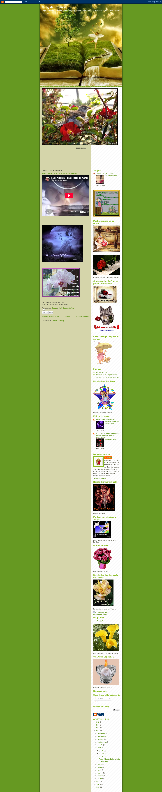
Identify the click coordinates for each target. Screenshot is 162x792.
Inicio (67, 316)
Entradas (99, 698)
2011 (98, 781)
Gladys (109, 457)
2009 (98, 787)
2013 (98, 728)
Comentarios (100, 702)
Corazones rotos (110, 439)
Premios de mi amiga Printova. (107, 375)
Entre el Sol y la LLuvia (104, 174)
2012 (98, 731)
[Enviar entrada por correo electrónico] (65, 309)
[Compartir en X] (47, 312)
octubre (101, 739)
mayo (100, 767)
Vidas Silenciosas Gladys (105, 419)
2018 (98, 722)
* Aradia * (99, 621)
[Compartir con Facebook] (50, 312)
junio (100, 764)
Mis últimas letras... (111, 176)
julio (100, 748)
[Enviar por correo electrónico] (43, 312)
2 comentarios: (68, 308)
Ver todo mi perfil (99, 478)
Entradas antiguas (82, 316)
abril (100, 770)
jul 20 (102, 753)
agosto (100, 745)
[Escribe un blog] (45, 312)
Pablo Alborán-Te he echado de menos (59, 173)
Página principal (101, 372)
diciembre (102, 733)
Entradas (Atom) (58, 321)
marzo (100, 773)
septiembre (102, 742)
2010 (98, 784)
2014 (98, 725)
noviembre (102, 736)
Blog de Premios (54, 7)
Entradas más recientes (50, 316)
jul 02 (102, 756)
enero (100, 779)
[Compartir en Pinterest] (52, 312)
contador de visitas (100, 614)
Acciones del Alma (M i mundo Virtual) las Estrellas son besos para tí (107, 435)
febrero (100, 776)
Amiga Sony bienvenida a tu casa (107, 377)
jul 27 (102, 750)
